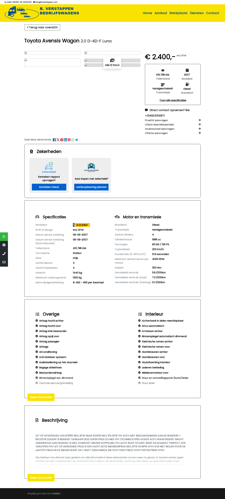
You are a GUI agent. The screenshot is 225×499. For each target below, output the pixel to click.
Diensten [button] (197, 13)
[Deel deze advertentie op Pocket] (69, 139)
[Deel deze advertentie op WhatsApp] (73, 139)
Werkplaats (178, 13)
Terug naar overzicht (43, 27)
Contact (212, 13)
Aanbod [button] (161, 13)
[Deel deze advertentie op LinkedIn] (66, 139)
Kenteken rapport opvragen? (49, 178)
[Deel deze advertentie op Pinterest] (62, 139)
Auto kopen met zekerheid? (91, 179)
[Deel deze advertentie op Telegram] (76, 139)
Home (147, 13)
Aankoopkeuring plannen (91, 187)
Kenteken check (49, 187)
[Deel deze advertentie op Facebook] (54, 139)
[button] (172, 100)
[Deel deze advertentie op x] (58, 139)
